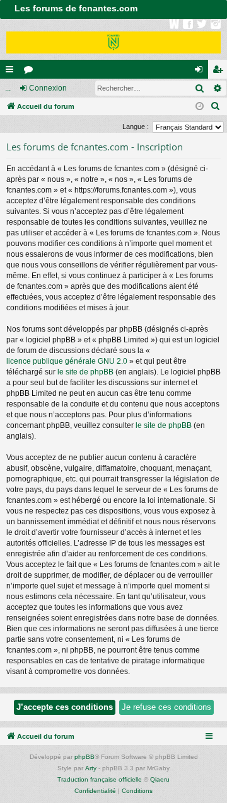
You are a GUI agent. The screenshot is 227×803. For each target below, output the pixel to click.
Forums (31, 72)
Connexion (48, 88)
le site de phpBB (85, 372)
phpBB (84, 756)
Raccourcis (12, 72)
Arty (90, 768)
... (8, 88)
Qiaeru (160, 779)
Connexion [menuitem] (201, 72)
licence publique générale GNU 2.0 (66, 361)
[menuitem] (215, 106)
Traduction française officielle (99, 779)
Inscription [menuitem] (220, 72)
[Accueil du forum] (113, 39)
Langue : (135, 126)
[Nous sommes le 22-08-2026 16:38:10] (199, 106)
